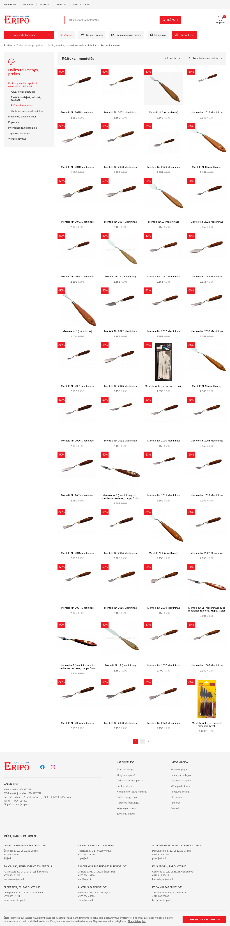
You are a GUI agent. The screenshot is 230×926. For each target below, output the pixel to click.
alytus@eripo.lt (85, 900)
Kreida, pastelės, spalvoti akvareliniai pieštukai (71, 45)
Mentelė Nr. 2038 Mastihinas (120, 723)
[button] (29, 35)
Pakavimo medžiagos (128, 802)
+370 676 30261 (160, 854)
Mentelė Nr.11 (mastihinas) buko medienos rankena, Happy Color (206, 609)
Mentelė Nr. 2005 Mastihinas (206, 665)
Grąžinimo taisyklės (181, 780)
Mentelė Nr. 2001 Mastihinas (77, 386)
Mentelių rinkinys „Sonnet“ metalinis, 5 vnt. (207, 724)
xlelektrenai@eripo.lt (14, 900)
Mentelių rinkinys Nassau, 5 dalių (163, 386)
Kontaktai (61, 4)
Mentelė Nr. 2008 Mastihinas (206, 440)
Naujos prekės (94, 35)
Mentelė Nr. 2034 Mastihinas (77, 723)
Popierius (13, 122)
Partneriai (28, 4)
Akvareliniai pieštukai (23, 91)
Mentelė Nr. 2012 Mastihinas (120, 440)
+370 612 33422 (160, 875)
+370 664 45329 (86, 896)
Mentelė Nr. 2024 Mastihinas (77, 276)
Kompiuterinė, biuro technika (131, 791)
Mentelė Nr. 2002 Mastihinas (120, 112)
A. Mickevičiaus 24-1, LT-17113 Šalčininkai (26, 871)
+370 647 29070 (81, 4)
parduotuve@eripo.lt (14, 879)
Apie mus (44, 4)
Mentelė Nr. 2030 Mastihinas (163, 440)
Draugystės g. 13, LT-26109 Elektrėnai (23, 892)
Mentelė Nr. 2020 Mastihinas (163, 167)
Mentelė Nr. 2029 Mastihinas (206, 495)
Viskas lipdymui (17, 138)
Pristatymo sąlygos (181, 775)
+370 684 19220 (86, 875)
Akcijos (68, 35)
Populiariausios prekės (128, 35)
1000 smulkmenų (126, 813)
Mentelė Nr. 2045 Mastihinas (77, 553)
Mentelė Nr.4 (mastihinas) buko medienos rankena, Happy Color (120, 497)
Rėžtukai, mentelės (111, 45)
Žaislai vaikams (125, 786)
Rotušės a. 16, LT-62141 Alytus (94, 892)
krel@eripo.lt (84, 879)
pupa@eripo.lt (85, 858)
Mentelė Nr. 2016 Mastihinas (206, 112)
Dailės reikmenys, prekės (30, 45)
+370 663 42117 (12, 896)
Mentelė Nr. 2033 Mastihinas (206, 331)
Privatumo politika (180, 791)
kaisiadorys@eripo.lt (162, 879)
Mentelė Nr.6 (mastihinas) (163, 553)
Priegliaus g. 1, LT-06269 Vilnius (94, 850)
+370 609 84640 (12, 854)
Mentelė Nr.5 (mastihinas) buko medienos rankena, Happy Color (77, 667)
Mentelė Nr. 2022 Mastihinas (120, 331)
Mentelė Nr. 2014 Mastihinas (120, 553)
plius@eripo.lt (159, 858)
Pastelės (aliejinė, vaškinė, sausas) (26, 98)
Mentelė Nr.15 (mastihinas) (120, 276)
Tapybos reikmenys (19, 133)
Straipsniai (160, 35)
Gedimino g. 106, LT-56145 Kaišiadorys (172, 871)
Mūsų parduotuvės (180, 786)
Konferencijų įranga (127, 797)
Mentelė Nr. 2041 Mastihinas (77, 221)
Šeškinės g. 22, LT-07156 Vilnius (21, 850)
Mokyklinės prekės (126, 775)
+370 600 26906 (160, 896)
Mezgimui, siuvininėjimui (22, 116)
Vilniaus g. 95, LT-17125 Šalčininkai (96, 871)
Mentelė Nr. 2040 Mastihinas (77, 167)
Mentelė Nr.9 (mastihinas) (206, 386)
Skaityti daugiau (137, 921)
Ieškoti (172, 20)
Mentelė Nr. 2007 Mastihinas (163, 665)
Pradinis (8, 45)
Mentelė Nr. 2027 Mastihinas (206, 553)
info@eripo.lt (22, 804)
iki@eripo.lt (9, 858)
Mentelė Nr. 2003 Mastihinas (120, 167)
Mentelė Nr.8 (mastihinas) (206, 167)
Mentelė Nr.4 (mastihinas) (77, 331)
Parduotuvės (10, 4)
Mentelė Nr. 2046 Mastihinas (120, 386)
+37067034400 (19, 800)
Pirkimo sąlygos (179, 769)
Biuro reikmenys (125, 769)
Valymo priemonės (126, 808)
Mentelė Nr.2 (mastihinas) (163, 112)
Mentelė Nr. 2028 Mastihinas (206, 221)
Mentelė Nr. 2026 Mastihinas (77, 440)
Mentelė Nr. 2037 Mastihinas (120, 221)
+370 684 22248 (12, 875)
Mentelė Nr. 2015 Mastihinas (120, 607)
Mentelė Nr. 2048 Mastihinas (163, 723)
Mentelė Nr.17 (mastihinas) (120, 665)
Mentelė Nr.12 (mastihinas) (163, 221)
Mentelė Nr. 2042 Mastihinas (206, 276)
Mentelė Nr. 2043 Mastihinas (77, 495)
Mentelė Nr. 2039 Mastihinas (163, 607)
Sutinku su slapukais (204, 919)
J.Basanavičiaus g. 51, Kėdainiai (169, 892)
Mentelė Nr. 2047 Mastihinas (163, 276)
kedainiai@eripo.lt (161, 900)
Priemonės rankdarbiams (22, 127)
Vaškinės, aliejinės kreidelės (27, 111)
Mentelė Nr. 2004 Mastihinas (77, 607)
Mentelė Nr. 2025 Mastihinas (77, 112)
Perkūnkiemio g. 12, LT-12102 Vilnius (171, 850)
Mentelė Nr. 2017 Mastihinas (163, 331)
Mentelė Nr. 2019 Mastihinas (163, 495)
